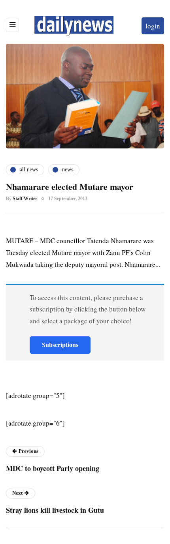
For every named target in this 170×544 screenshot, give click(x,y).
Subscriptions (60, 344)
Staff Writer (25, 198)
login (152, 25)
